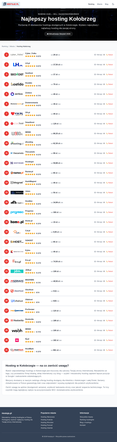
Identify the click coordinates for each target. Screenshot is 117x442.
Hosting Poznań (47, 425)
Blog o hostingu (85, 422)
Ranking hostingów (87, 420)
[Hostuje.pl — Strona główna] (11, 4)
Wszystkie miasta (86, 417)
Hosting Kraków (47, 420)
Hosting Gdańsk (47, 428)
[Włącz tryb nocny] (113, 4)
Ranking (91, 4)
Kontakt (83, 425)
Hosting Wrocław (47, 422)
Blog (106, 4)
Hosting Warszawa (48, 417)
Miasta (99, 4)
